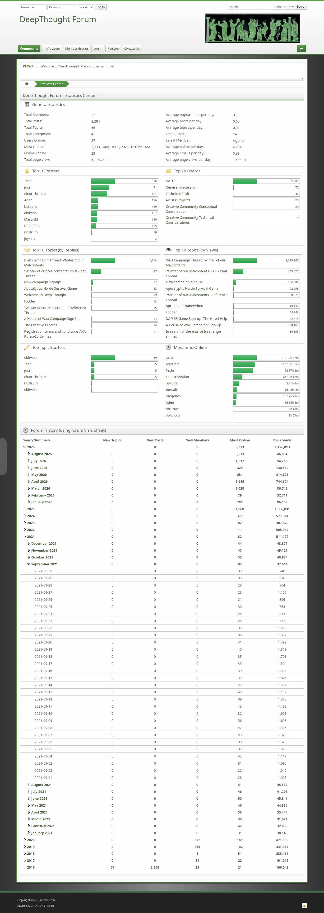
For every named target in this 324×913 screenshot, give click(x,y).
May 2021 (39, 805)
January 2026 (41, 502)
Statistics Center (51, 84)
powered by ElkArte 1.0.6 (31, 905)
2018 (31, 853)
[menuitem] (29, 48)
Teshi (28, 181)
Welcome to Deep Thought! (45, 295)
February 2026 (43, 495)
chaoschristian (35, 193)
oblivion (30, 213)
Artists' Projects (178, 200)
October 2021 (42, 557)
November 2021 (44, 550)
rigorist (239, 140)
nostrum (31, 232)
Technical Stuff (177, 193)
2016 (31, 867)
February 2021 (43, 826)
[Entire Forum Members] (283, 7)
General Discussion (181, 187)
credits (50, 905)
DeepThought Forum (58, 19)
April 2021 (39, 812)
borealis (30, 206)
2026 (31, 447)
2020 (31, 839)
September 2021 (44, 564)
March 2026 (40, 488)
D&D (169, 181)
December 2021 (43, 543)
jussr (28, 187)
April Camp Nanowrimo (184, 305)
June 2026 (39, 467)
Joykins (29, 238)
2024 (31, 516)
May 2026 (39, 474)
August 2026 (41, 454)
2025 (31, 509)
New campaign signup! (42, 282)
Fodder (29, 301)
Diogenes (31, 225)
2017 (31, 860)
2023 (31, 522)
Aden (28, 200)
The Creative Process (40, 325)
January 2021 (41, 833)
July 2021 (38, 791)
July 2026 (38, 461)
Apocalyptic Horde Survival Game (50, 288)
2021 (31, 536)
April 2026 (39, 481)
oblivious (31, 389)
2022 (31, 529)
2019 (31, 846)
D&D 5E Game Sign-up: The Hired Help (196, 318)
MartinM (31, 219)
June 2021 (39, 798)
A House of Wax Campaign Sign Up (52, 318)
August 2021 (41, 784)
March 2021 (40, 819)
